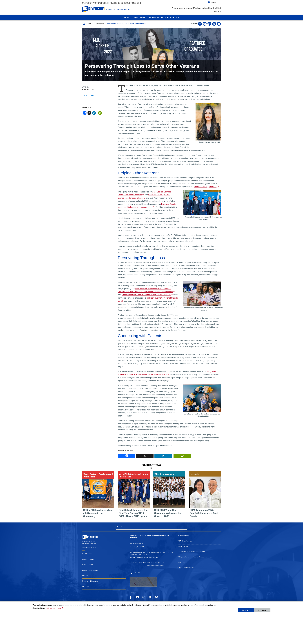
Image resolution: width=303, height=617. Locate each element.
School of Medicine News (118, 9)
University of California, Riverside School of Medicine (112, 3)
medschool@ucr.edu (151, 557)
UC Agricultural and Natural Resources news (195, 557)
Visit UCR (86, 586)
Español (85, 575)
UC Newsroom (183, 562)
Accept (246, 610)
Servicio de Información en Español (191, 551)
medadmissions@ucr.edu (155, 563)
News (89, 24)
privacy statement (54, 608)
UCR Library (87, 554)
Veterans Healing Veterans (205, 186)
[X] (145, 455)
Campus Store (87, 565)
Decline (262, 610)
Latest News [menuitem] (139, 17)
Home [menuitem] (126, 17)
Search (213, 2)
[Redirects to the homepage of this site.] (84, 24)
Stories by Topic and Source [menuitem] (163, 17)
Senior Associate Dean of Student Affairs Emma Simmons (146, 294)
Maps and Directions (90, 581)
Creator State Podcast (186, 567)
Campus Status (88, 559)
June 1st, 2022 (99, 24)
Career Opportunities (90, 570)
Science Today (183, 546)
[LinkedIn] (163, 455)
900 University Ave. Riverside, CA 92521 (137, 545)
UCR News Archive (185, 541)
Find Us (136, 573)
